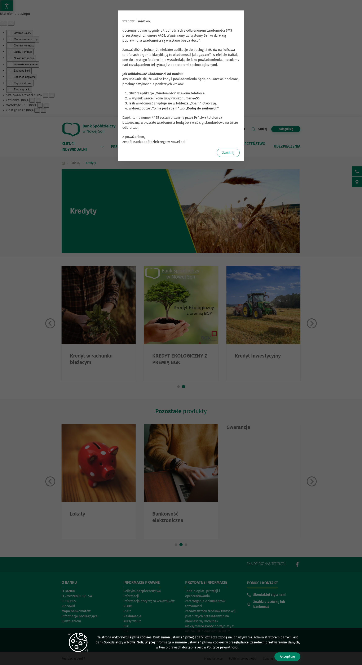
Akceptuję (287, 657)
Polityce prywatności (222, 647)
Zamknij (228, 153)
